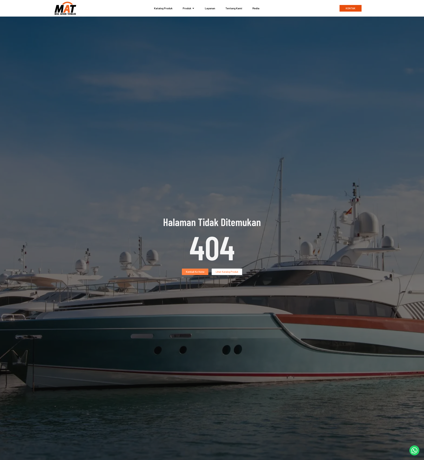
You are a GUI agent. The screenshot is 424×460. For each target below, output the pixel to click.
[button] (414, 450)
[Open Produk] (193, 8)
